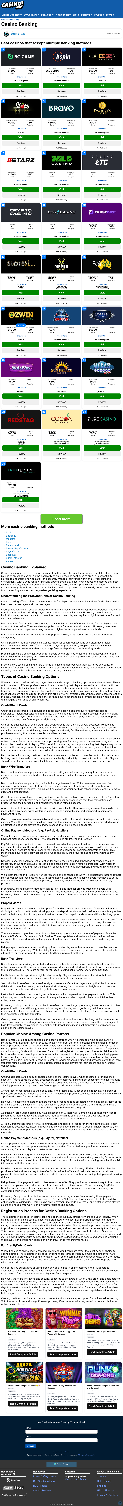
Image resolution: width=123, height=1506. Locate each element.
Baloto (9, 542)
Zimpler (10, 561)
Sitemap (101, 1485)
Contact (101, 1476)
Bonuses (47, 14)
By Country (31, 14)
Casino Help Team (75, 1479)
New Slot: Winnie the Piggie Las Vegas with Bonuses (61, 1333)
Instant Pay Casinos (17, 548)
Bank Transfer (14, 557)
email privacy (66, 1452)
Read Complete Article (23, 1354)
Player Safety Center (45, 1476)
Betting (86, 14)
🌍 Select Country (61, 1464)
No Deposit (63, 14)
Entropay (11, 535)
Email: (28, 1436)
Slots (76, 14)
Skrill (9, 532)
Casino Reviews (42, 1490)
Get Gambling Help (44, 1481)
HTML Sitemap (105, 1490)
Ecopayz (11, 554)
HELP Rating (40, 1485)
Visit (21, 85)
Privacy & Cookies (107, 1495)
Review (21, 91)
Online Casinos (11, 14)
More (110, 14)
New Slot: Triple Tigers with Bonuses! (103, 1332)
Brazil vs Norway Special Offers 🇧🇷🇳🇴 (24, 1385)
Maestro (10, 538)
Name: (28, 1428)
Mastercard (12, 545)
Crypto (99, 14)
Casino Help (18, 33)
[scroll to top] (120, 1503)
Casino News (12, 1339)
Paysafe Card (13, 551)
